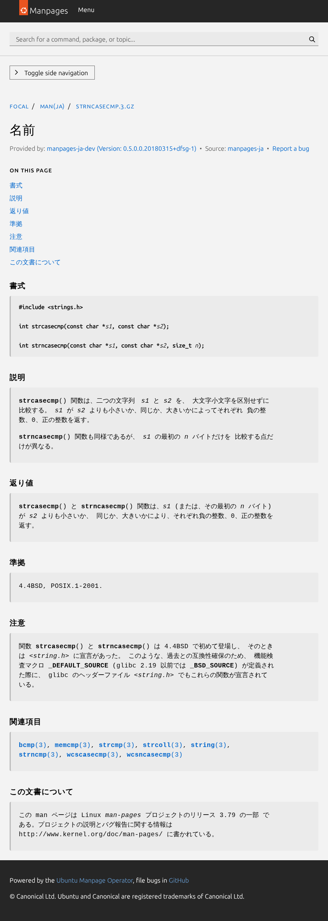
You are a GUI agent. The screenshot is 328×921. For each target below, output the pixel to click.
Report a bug (290, 148)
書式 (16, 185)
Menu (86, 9)
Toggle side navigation (55, 72)
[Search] (312, 39)
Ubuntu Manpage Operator (94, 880)
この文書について (35, 262)
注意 (16, 236)
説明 (16, 198)
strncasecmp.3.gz (105, 106)
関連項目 (22, 249)
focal (19, 106)
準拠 (16, 223)
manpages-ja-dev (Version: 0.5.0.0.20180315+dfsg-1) (121, 148)
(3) (33, 745)
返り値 (19, 210)
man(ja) (52, 106)
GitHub (179, 880)
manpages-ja (246, 148)
